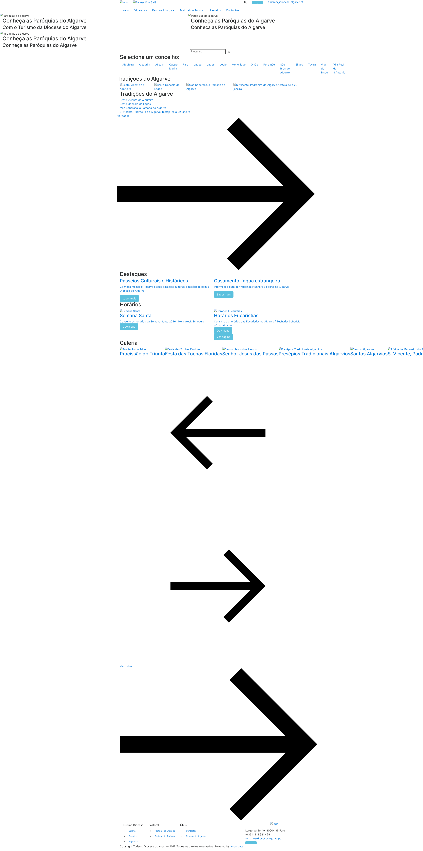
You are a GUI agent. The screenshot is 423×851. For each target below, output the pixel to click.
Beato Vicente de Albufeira (136, 100)
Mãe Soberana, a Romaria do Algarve (143, 108)
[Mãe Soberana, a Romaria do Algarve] (209, 86)
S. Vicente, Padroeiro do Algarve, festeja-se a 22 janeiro (155, 111)
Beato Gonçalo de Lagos (135, 104)
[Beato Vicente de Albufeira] (137, 86)
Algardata (237, 846)
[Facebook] (254, 2)
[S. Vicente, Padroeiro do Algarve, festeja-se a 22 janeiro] (268, 86)
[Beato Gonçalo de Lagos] (170, 86)
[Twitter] (260, 2)
